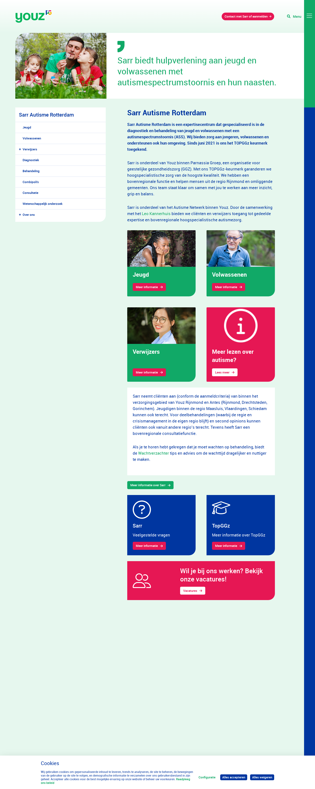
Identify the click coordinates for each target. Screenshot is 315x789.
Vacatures (190, 591)
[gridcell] (161, 263)
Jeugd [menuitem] (27, 127)
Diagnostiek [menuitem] (31, 160)
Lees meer (222, 372)
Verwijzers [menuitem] (30, 149)
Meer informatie (147, 287)
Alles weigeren (262, 777)
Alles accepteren (233, 777)
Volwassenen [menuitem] (32, 138)
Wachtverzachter (154, 453)
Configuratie (207, 777)
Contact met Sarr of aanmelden (246, 16)
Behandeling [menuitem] (31, 171)
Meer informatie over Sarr (148, 485)
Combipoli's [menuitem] (31, 182)
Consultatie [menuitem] (30, 193)
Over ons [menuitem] (29, 215)
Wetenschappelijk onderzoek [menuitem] (43, 204)
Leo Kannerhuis (156, 213)
